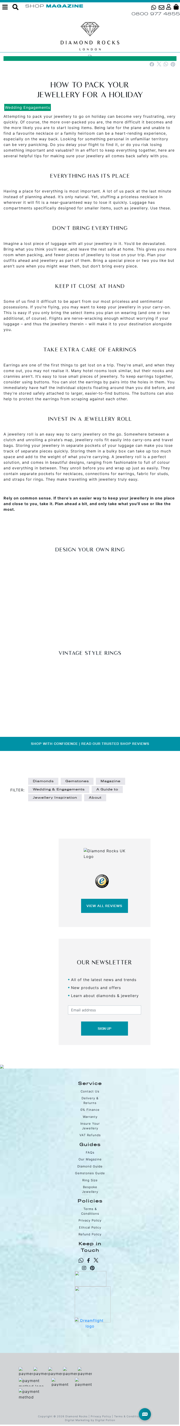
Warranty (90, 1117)
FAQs (90, 1152)
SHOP (34, 6)
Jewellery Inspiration (55, 797)
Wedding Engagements (27, 107)
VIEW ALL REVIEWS (104, 906)
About (95, 797)
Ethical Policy (90, 1227)
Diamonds (43, 781)
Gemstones (77, 781)
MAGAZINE (64, 6)
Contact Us (90, 1091)
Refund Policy (90, 1234)
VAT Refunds (90, 1135)
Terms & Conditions (128, 1416)
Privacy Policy (90, 1220)
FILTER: (17, 790)
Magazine (110, 781)
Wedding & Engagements (59, 789)
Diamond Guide (90, 1166)
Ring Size (90, 1180)
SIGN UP (104, 1028)
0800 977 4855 (155, 13)
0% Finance (90, 1110)
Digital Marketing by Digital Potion (90, 1420)
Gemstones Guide (90, 1173)
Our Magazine (90, 1159)
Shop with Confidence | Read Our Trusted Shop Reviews (90, 744)
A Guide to (107, 789)
